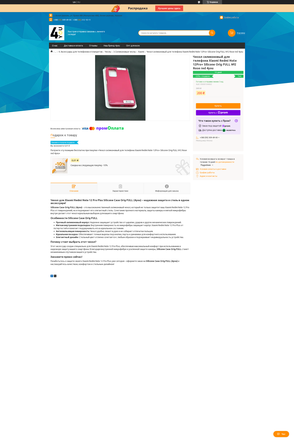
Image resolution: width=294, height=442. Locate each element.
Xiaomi (141, 52)
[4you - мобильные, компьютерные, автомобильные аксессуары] (56, 32)
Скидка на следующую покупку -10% (89, 165)
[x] (55, 276)
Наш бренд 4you (112, 46)
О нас (55, 46)
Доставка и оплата (73, 46)
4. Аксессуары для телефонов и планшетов (80, 52)
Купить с (213, 112)
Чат (283, 434)
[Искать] (212, 33)
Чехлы (108, 52)
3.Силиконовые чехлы (124, 52)
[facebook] (52, 276)
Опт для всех (133, 46)
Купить (218, 106)
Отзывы (93, 46)
